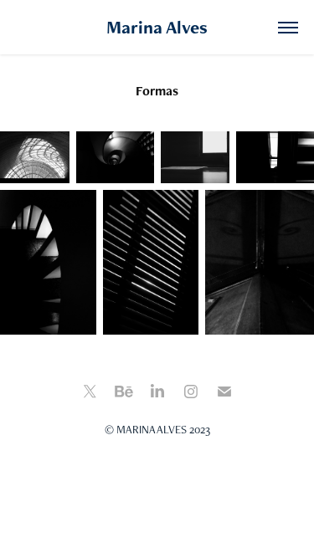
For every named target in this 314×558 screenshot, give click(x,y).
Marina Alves (157, 27)
